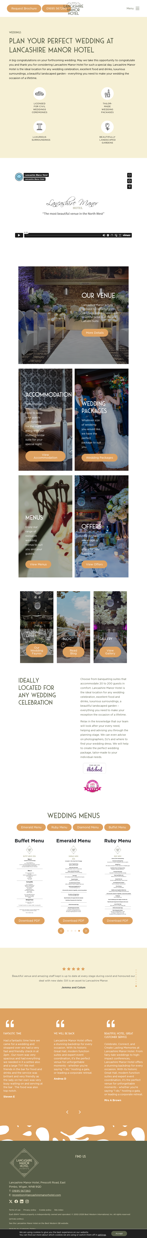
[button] (61, 931)
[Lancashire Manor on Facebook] (16, 1202)
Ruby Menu (59, 827)
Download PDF (29, 921)
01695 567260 (56, 8)
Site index (58, 1210)
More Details (95, 333)
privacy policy (16, 1218)
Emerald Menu (31, 827)
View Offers (94, 564)
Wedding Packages (99, 458)
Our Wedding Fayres (36, 650)
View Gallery (110, 652)
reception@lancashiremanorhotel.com (36, 1195)
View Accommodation (45, 456)
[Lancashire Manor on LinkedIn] (22, 1202)
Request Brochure (24, 8)
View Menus (38, 564)
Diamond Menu (88, 827)
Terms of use (15, 1210)
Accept (119, 1233)
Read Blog (73, 652)
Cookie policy (45, 1210)
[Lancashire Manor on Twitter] (11, 1202)
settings (102, 1235)
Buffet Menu (117, 827)
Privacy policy (29, 1210)
